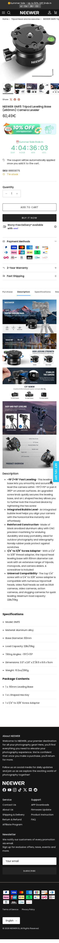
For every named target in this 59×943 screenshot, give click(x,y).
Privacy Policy (28, 909)
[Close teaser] (51, 482)
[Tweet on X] (11, 99)
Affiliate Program (12, 824)
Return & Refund (12, 819)
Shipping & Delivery (13, 814)
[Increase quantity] (18, 193)
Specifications (43, 291)
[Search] (10, 12)
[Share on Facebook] (15, 99)
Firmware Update (41, 809)
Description (23, 291)
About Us (8, 809)
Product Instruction (42, 814)
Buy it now (29, 217)
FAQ (33, 819)
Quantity (8, 187)
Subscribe (29, 870)
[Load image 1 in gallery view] (29, 52)
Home (5, 19)
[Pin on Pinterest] (19, 99)
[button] (55, 471)
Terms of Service (10, 909)
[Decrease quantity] (5, 193)
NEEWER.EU (15, 928)
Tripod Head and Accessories (25, 19)
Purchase (7, 291)
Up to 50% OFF (36, 3)
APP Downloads (40, 804)
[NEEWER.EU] (29, 12)
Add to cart (29, 207)
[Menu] (3, 12)
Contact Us (9, 804)
